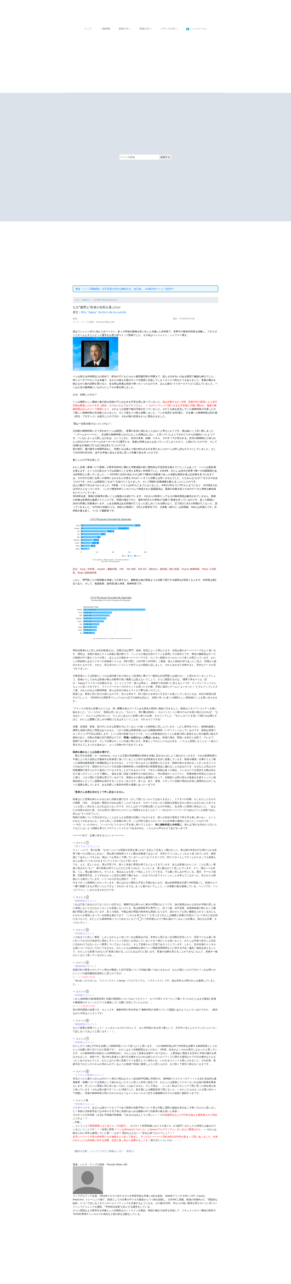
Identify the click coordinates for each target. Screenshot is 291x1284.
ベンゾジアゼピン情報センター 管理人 (111, 1151)
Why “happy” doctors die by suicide (103, 312)
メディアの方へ (169, 28)
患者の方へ (125, 28)
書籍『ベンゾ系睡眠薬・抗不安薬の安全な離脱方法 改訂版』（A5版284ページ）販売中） (125, 288)
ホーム (77, 300)
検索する (165, 157)
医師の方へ (146, 28)
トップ (88, 28)
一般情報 (105, 28)
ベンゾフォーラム (197, 28)
